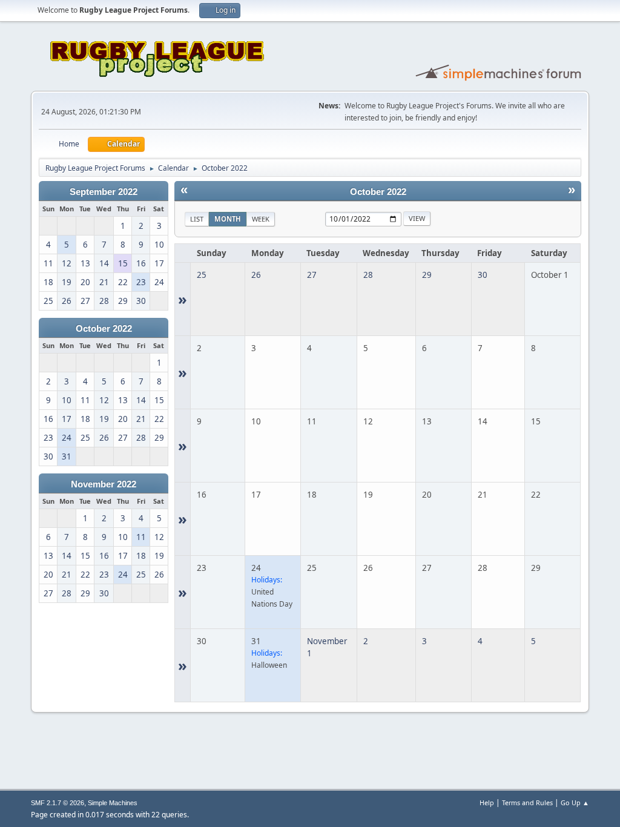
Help (487, 802)
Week (260, 218)
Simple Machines (112, 802)
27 (312, 274)
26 (256, 274)
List (196, 218)
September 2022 (103, 192)
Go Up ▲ (575, 802)
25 (201, 274)
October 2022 (104, 329)
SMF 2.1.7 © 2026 (57, 802)
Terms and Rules (527, 802)
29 (427, 274)
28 (368, 274)
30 (482, 274)
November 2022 (103, 484)
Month (227, 218)
